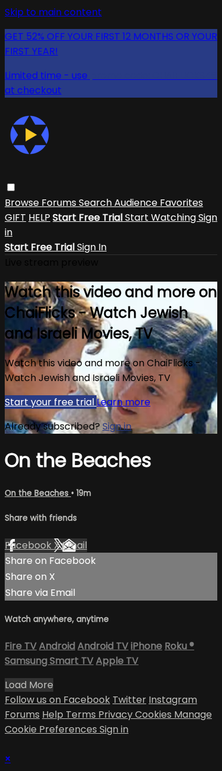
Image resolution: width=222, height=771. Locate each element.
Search (96, 202)
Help (54, 714)
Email (74, 545)
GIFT (15, 217)
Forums (60, 202)
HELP (39, 217)
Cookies (154, 714)
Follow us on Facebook (57, 700)
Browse (23, 202)
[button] (11, 187)
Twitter (129, 700)
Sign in (116, 426)
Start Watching (161, 217)
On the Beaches (38, 493)
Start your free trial (50, 402)
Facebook (29, 545)
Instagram (173, 700)
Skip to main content (53, 12)
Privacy (116, 714)
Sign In (92, 247)
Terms (82, 714)
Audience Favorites (158, 202)
